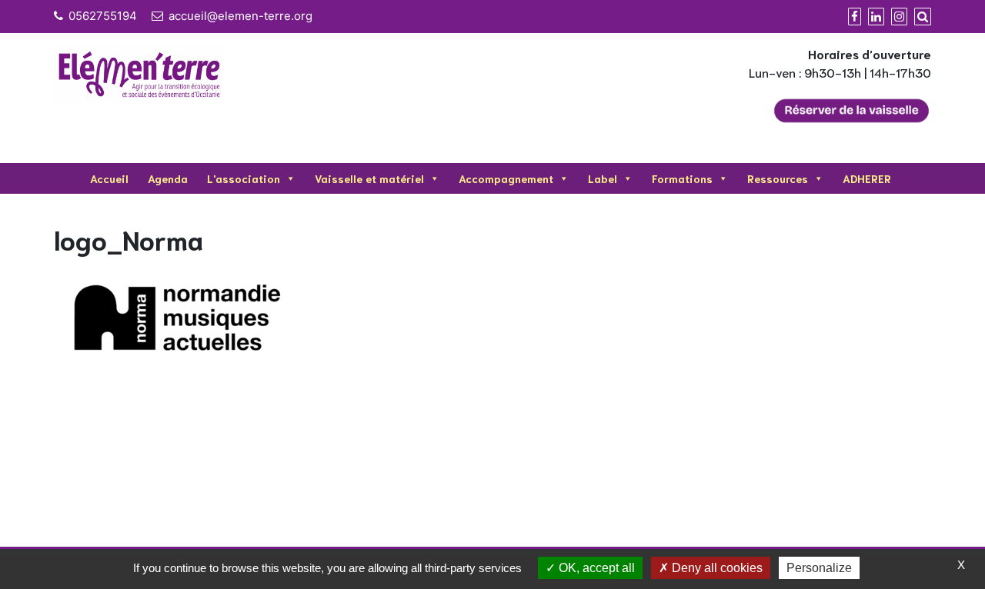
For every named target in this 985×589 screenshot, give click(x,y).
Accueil (109, 178)
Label (602, 178)
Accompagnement (506, 178)
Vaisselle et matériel (369, 178)
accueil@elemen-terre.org (240, 15)
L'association (243, 178)
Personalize (819, 567)
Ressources (777, 178)
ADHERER (867, 178)
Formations (682, 178)
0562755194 (102, 15)
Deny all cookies (716, 567)
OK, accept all (595, 567)
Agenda (168, 178)
